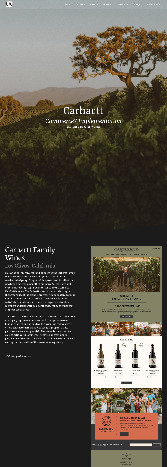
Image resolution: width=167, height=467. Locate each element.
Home (68, 4)
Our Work (80, 4)
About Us (107, 4)
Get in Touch (153, 4)
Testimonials (123, 4)
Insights (138, 4)
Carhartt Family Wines (30, 254)
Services (94, 4)
